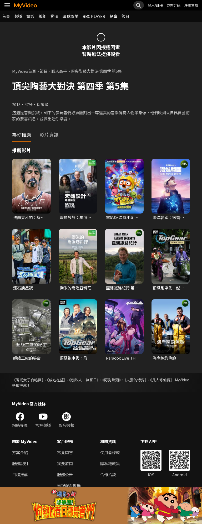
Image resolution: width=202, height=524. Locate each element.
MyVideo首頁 (24, 71)
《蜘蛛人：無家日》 (84, 379)
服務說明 (20, 463)
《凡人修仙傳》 (162, 379)
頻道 (18, 16)
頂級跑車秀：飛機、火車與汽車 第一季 (76, 358)
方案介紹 (173, 5)
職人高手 (59, 71)
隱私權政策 (110, 463)
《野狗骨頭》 (111, 379)
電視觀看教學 (69, 485)
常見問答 (65, 452)
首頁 (6, 16)
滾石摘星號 (23, 287)
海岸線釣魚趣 (164, 358)
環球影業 (70, 16)
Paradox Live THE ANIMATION (122, 358)
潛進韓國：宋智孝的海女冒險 (168, 217)
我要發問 (65, 463)
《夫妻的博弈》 (135, 379)
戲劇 (42, 16)
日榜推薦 (20, 474)
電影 (30, 16)
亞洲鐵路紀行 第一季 (122, 288)
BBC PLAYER (94, 16)
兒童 (113, 16)
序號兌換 (191, 5)
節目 (125, 16)
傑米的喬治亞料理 (75, 287)
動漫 (54, 16)
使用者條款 (110, 452)
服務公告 (65, 474)
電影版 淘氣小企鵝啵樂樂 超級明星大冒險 (122, 217)
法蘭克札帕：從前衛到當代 (29, 217)
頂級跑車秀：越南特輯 (168, 288)
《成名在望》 (56, 379)
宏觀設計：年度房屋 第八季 (75, 217)
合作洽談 (108, 474)
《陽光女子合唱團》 (27, 379)
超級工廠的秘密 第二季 (29, 358)
